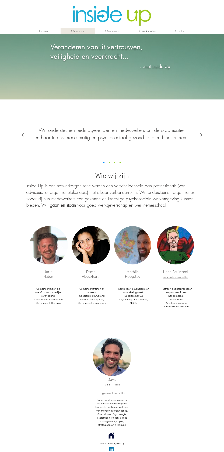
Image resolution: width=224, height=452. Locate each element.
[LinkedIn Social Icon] (111, 449)
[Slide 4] (114, 162)
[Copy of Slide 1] (109, 162)
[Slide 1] (120, 162)
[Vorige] (23, 135)
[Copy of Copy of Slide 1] (103, 162)
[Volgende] (201, 135)
